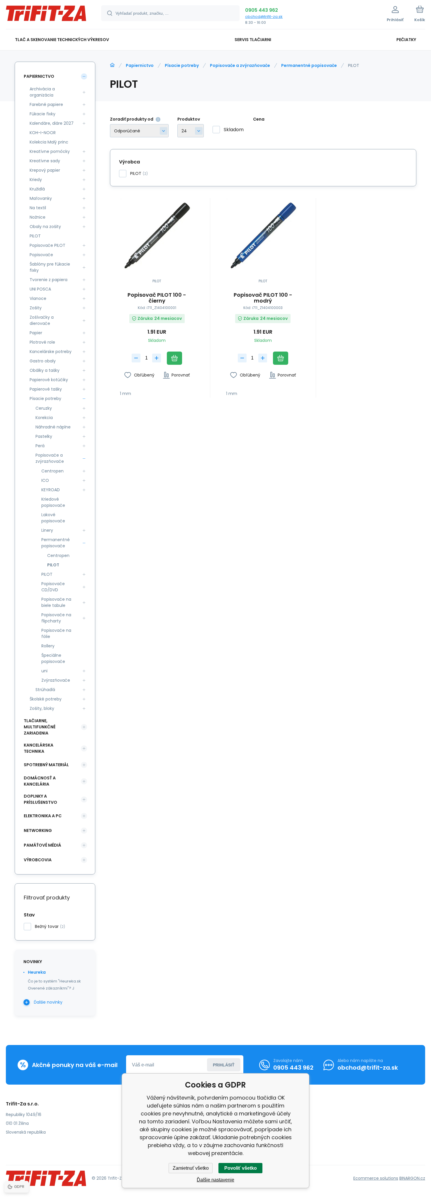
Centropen (52, 471)
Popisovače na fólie (56, 633)
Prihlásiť (224, 1065)
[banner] (46, 15)
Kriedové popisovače (53, 502)
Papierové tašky (46, 389)
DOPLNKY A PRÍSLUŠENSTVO (40, 799)
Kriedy (36, 180)
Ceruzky (43, 408)
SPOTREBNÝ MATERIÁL (46, 765)
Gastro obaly (43, 361)
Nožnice (37, 217)
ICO (45, 480)
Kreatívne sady (45, 161)
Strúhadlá (45, 690)
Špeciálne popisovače (53, 658)
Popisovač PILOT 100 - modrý (263, 298)
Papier (36, 333)
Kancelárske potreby (51, 351)
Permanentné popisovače (309, 65)
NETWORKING (38, 830)
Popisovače (41, 255)
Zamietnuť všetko (191, 1168)
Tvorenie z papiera (48, 280)
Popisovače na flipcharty (56, 618)
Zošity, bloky (42, 708)
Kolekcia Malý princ (49, 142)
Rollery (48, 646)
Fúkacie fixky (42, 114)
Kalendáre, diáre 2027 (52, 123)
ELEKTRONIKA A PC (43, 816)
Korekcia (44, 418)
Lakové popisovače (53, 518)
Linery (47, 530)
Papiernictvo (140, 65)
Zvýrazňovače (55, 680)
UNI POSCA (40, 289)
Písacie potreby (182, 65)
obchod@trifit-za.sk (264, 16)
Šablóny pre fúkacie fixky (50, 267)
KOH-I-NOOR (43, 133)
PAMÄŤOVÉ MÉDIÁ (42, 845)
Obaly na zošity (45, 226)
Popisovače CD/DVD (53, 587)
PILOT (35, 236)
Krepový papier (45, 170)
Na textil (38, 208)
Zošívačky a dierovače (42, 320)
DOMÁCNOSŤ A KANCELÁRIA (40, 781)
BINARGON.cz (412, 1178)
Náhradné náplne (53, 427)
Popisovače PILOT (47, 245)
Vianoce (38, 298)
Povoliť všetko (240, 1168)
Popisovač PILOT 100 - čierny (157, 298)
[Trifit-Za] (112, 65)
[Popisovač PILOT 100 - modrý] (263, 235)
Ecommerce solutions (375, 1178)
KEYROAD (50, 490)
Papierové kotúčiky (49, 380)
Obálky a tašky (45, 370)
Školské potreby (46, 699)
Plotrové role (42, 342)
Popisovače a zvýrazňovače (240, 65)
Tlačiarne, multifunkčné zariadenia (39, 727)
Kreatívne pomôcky (50, 151)
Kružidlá (37, 189)
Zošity (36, 308)
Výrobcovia (38, 860)
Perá (40, 446)
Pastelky (43, 436)
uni (44, 671)
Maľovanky (41, 198)
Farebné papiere (46, 104)
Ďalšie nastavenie (215, 1179)
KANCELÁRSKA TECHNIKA (38, 748)
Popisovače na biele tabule (56, 602)
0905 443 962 (261, 10)
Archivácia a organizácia (42, 92)
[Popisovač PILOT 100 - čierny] (157, 235)
